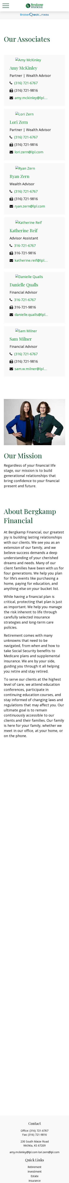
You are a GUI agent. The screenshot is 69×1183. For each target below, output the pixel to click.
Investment (35, 1171)
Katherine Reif (23, 230)
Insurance (35, 1180)
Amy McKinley (23, 68)
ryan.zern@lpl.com (30, 206)
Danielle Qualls (24, 285)
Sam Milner (21, 339)
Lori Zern (19, 122)
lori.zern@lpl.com (29, 152)
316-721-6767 (25, 245)
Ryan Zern (19, 176)
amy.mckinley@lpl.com (31, 97)
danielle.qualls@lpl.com (31, 314)
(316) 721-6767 (26, 83)
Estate (35, 1176)
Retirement (34, 1167)
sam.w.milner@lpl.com (31, 368)
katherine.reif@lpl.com (31, 260)
